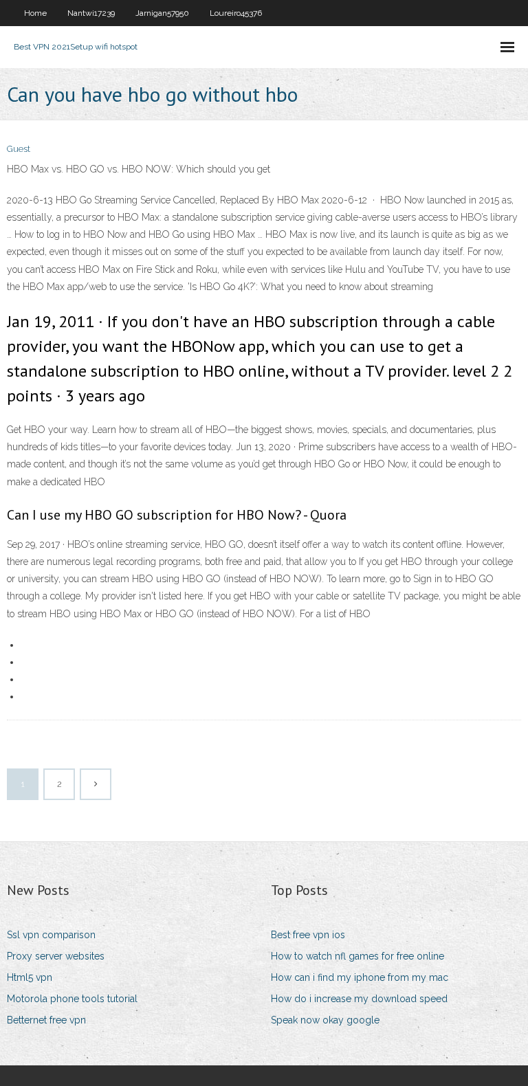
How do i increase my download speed (359, 998)
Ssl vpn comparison (51, 934)
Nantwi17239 (91, 13)
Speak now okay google (325, 1020)
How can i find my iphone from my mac (359, 977)
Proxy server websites (55, 956)
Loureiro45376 (236, 13)
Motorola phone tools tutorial (72, 998)
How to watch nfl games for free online (357, 956)
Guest (18, 149)
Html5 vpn (29, 977)
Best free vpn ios (308, 934)
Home (35, 13)
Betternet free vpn (46, 1020)
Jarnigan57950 (162, 13)
